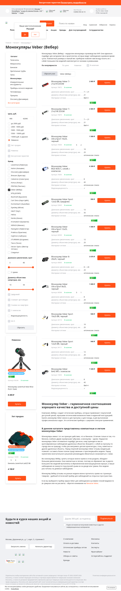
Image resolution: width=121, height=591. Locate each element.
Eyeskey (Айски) (17, 207)
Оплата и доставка (71, 543)
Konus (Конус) (16, 182)
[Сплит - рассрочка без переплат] (11, 376)
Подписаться (106, 518)
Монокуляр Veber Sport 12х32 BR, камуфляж (62, 200)
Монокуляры (25, 43)
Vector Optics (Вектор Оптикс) (19, 247)
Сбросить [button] (21, 327)
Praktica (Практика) (18, 232)
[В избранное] (29, 344)
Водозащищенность (19, 316)
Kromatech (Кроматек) (20, 222)
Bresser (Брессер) (18, 175)
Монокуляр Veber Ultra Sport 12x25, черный (59, 229)
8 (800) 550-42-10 (79, 12)
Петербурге (16, 11)
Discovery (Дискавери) (19, 99)
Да (25, 34)
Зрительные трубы (18, 71)
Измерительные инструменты (17, 83)
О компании (68, 539)
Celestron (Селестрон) (20, 179)
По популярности (49, 65)
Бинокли (13, 67)
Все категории (14, 103)
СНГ (40, 11)
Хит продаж (16, 145)
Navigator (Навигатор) (20, 229)
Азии (22, 13)
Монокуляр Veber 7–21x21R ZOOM (60, 82)
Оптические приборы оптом (75, 547)
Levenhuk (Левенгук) (19, 165)
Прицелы (14, 95)
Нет (35, 34)
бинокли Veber (92, 483)
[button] (52, 11)
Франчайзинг (96, 552)
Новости (66, 552)
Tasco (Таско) (16, 243)
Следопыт (15, 252)
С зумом (14, 272)
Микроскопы (15, 64)
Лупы (12, 75)
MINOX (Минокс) (17, 225)
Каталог (16, 43)
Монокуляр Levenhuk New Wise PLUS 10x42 (20, 388)
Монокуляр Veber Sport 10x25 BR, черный (62, 315)
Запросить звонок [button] (18, 546)
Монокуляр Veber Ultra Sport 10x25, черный (59, 138)
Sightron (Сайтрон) (18, 236)
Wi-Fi (13, 321)
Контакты (95, 543)
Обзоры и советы (70, 556)
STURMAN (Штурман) (19, 239)
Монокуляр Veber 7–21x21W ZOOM (60, 110)
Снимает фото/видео (19, 300)
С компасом (16, 310)
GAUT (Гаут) (15, 211)
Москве (37, 9)
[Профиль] (85, 22)
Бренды (62, 30)
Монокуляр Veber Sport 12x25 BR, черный (62, 342)
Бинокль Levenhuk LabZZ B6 (19, 463)
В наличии (94, 65)
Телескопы (14, 60)
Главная (8, 43)
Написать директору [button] (43, 546)
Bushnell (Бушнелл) (19, 197)
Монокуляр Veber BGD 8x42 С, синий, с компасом (60, 168)
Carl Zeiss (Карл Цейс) (20, 200)
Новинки (77, 65)
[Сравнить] (32, 344)
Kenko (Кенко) (16, 218)
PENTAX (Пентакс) (18, 186)
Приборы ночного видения (21, 88)
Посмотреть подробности (73, 2)
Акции (54, 30)
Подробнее (15, 589)
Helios (13, 214)
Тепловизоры (15, 92)
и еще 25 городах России (30, 11)
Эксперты (95, 547)
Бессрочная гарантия (20, 156)
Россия (13, 30)
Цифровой (15, 294)
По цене (65, 65)
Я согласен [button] (111, 588)
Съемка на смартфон (19, 305)
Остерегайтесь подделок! (101, 556)
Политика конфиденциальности (104, 576)
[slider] (9, 267)
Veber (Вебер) (16, 190)
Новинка (14, 150)
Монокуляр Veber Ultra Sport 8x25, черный (59, 286)
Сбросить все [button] (49, 74)
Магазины (95, 539)
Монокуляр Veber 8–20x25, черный (60, 257)
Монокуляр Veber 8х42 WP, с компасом (60, 370)
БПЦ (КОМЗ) (16, 193)
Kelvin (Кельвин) (17, 168)
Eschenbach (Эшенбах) (20, 204)
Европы (14, 13)
